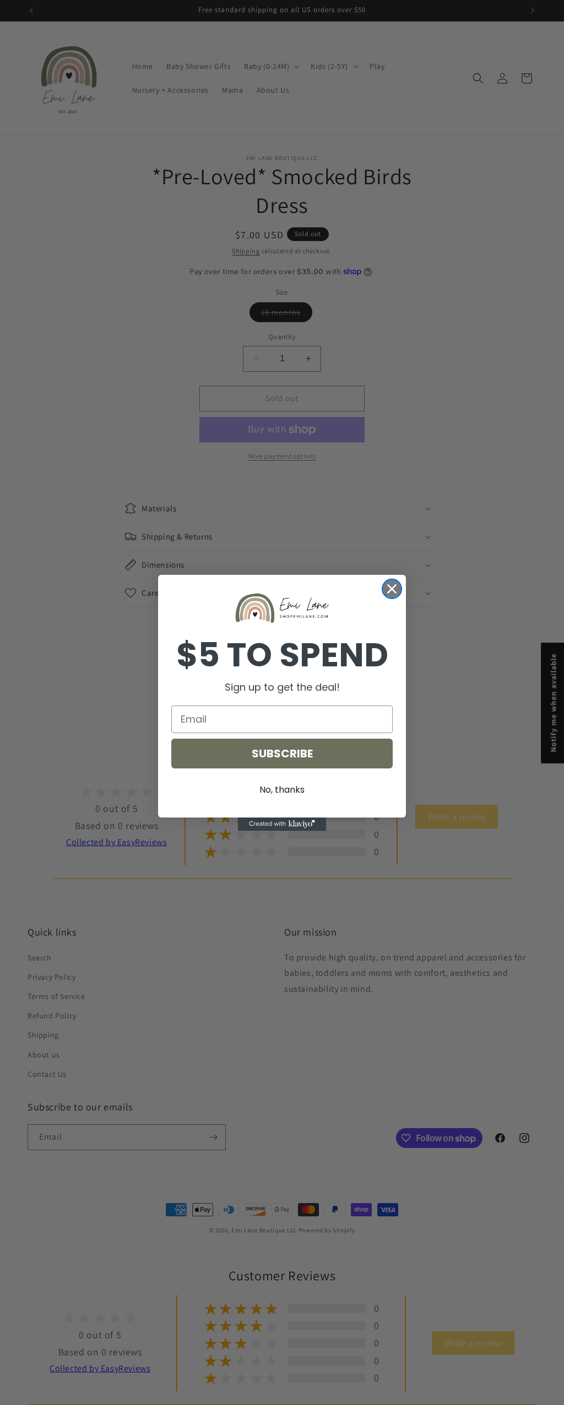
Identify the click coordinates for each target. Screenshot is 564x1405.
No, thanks (282, 789)
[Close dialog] (392, 589)
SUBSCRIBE (282, 753)
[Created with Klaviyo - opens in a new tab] (282, 824)
